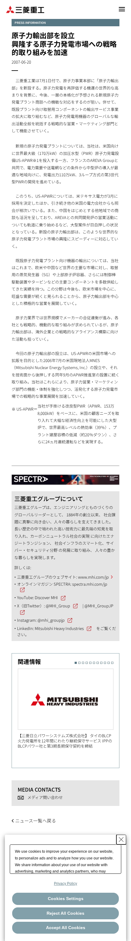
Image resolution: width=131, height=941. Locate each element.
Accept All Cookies (65, 927)
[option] (68, 708)
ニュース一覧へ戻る (35, 820)
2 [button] (79, 663)
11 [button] (112, 663)
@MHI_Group (58, 606)
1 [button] (76, 663)
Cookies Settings (65, 898)
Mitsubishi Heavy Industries (59, 628)
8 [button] (101, 663)
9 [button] (105, 663)
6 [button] (94, 663)
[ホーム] (25, 9)
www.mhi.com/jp (93, 577)
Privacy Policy (65, 883)
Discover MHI (46, 597)
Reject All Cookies (65, 913)
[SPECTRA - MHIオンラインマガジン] (65, 477)
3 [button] (83, 663)
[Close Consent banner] (121, 839)
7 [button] (98, 663)
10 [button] (109, 663)
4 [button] (87, 663)
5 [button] (90, 663)
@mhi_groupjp (51, 620)
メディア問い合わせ (45, 797)
